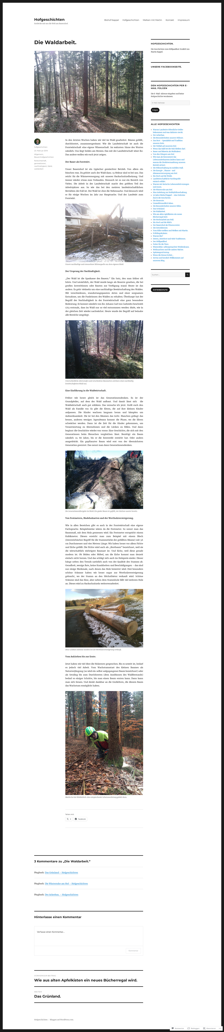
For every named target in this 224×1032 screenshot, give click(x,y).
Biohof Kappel (111, 20)
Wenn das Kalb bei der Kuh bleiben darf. (169, 149)
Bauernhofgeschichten (44, 157)
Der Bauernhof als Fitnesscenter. (166, 225)
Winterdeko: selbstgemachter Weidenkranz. (171, 247)
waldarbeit (38, 169)
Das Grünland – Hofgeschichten (61, 872)
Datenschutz (160, 290)
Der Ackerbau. (158, 135)
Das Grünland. (159, 209)
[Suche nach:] (168, 275)
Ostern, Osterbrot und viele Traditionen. (169, 239)
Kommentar (133, 951)
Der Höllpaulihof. (160, 241)
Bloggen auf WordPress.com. (62, 1020)
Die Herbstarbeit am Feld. (163, 220)
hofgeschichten (40, 147)
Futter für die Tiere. (161, 244)
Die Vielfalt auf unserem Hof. (165, 146)
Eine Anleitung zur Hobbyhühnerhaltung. (170, 192)
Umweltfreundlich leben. (163, 203)
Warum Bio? (158, 236)
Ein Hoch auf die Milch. (162, 222)
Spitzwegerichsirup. (161, 252)
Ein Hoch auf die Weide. (162, 176)
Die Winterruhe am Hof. (163, 190)
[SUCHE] (187, 274)
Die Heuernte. (158, 200)
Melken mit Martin (152, 20)
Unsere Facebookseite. (166, 67)
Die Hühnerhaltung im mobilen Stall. (168, 168)
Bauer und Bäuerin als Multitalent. (167, 151)
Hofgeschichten (49, 19)
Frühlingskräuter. (160, 233)
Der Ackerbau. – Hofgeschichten (61, 894)
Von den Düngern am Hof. (163, 154)
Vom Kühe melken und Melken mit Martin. (170, 230)
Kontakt (170, 20)
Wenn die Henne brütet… (163, 255)
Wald (50, 166)
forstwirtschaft (40, 161)
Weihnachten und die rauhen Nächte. (168, 250)
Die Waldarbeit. (159, 211)
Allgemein (38, 154)
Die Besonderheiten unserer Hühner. (168, 138)
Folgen (155, 110)
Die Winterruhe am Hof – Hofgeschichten (66, 883)
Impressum (184, 20)
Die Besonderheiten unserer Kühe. (167, 206)
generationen (40, 163)
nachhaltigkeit (40, 166)
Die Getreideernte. (160, 228)
